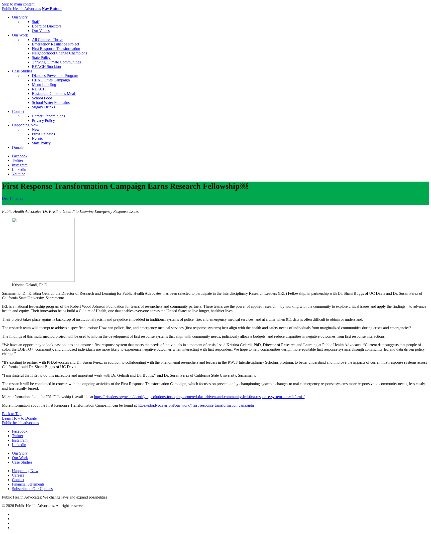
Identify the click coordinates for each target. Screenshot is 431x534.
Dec (5, 198)
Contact (18, 111)
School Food (42, 98)
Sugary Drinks (43, 107)
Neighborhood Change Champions (59, 53)
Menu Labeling (44, 84)
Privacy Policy (43, 120)
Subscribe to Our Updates (32, 489)
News (36, 129)
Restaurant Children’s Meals (54, 93)
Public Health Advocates (21, 8)
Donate (17, 147)
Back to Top (11, 414)
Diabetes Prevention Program (55, 75)
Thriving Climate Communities (56, 62)
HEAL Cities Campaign (51, 80)
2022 (19, 198)
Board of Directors (46, 26)
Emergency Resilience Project (55, 44)
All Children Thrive (47, 39)
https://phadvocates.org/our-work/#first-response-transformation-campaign (196, 405)
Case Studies (22, 71)
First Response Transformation (56, 48)
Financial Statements (28, 484)
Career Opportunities (48, 116)
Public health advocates (20, 423)
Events (37, 138)
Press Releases (43, 134)
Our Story (20, 17)
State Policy (41, 57)
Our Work (20, 35)
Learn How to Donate (19, 418)
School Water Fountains (51, 102)
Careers (18, 475)
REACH (39, 89)
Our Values (41, 30)
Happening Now (25, 125)
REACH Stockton (46, 66)
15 (11, 198)
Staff (35, 21)
